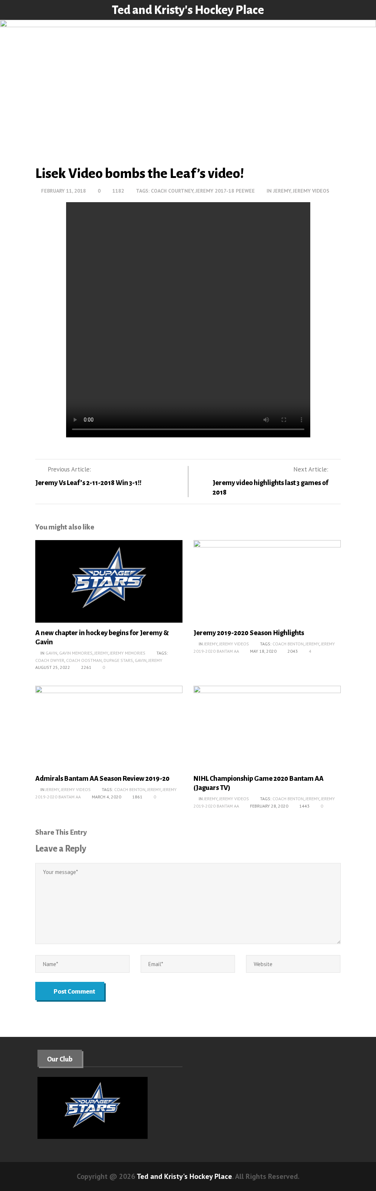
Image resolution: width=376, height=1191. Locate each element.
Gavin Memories (76, 653)
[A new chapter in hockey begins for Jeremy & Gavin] (108, 583)
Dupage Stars (118, 660)
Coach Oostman (84, 660)
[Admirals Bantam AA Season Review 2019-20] (108, 729)
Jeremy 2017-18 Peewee (225, 190)
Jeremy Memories (127, 653)
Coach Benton (288, 644)
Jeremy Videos (311, 190)
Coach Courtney (172, 190)
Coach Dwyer (49, 660)
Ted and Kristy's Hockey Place (188, 10)
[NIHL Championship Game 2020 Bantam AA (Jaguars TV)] (267, 729)
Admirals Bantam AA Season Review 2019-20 (102, 778)
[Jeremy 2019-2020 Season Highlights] (267, 583)
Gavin (51, 653)
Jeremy (281, 190)
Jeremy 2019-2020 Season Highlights (249, 633)
